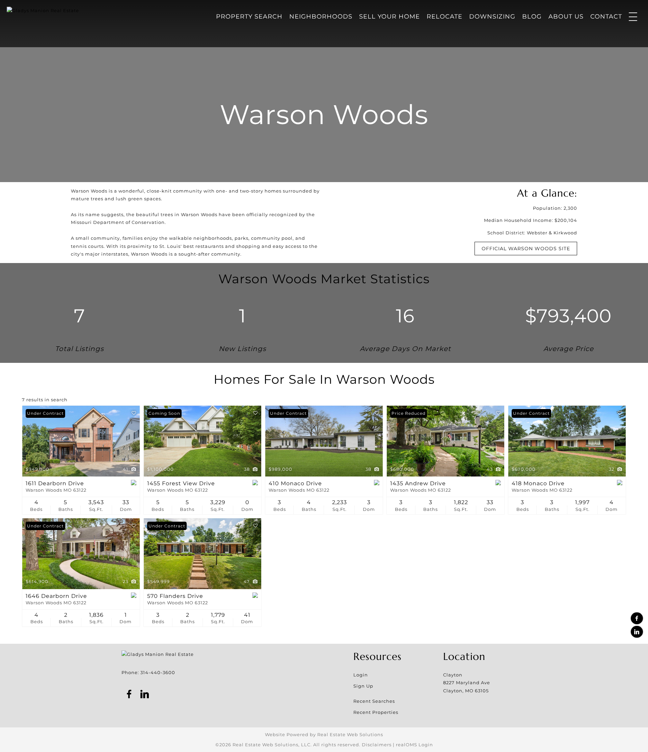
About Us (566, 16)
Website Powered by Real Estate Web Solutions (324, 734)
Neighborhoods (320, 16)
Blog (532, 16)
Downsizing (492, 16)
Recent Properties (375, 712)
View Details (81, 441)
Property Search (249, 16)
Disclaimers (377, 744)
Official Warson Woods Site (526, 248)
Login (360, 674)
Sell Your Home (389, 16)
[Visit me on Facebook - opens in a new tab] (637, 618)
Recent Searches (374, 701)
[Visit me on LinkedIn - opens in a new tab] (637, 632)
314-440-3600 (157, 672)
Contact (606, 16)
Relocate (444, 16)
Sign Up (363, 686)
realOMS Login (414, 744)
